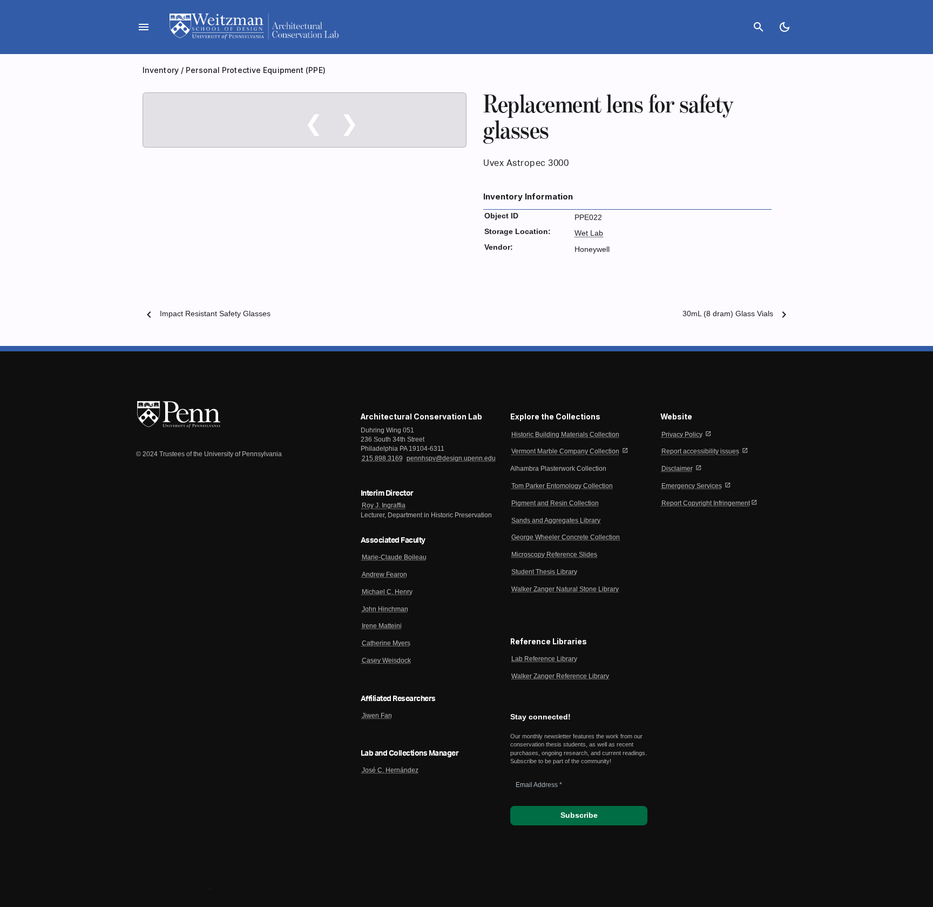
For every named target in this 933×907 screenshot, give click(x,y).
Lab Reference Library (544, 659)
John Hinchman (385, 609)
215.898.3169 (382, 458)
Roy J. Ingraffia (383, 505)
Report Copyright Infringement (705, 503)
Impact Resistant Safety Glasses (215, 314)
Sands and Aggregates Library (555, 520)
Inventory (161, 70)
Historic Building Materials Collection (565, 434)
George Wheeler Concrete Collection (565, 537)
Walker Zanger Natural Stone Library (565, 589)
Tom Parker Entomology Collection (562, 486)
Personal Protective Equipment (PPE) (256, 70)
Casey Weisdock (386, 660)
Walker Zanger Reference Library (560, 676)
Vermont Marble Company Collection (565, 451)
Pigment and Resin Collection (555, 503)
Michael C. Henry (387, 592)
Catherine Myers (386, 643)
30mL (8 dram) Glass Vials (727, 314)
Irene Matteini (382, 626)
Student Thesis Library (544, 572)
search (758, 27)
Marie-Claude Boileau (394, 557)
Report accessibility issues (700, 451)
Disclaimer (677, 468)
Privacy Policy (681, 434)
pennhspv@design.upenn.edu (451, 458)
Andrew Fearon (384, 574)
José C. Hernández (390, 770)
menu (143, 27)
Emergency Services (691, 486)
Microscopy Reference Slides (554, 554)
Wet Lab (588, 233)
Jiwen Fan (377, 715)
